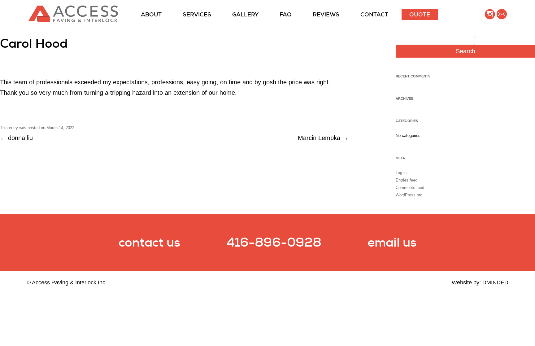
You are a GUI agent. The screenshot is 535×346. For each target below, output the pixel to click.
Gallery (245, 14)
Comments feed (410, 187)
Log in (401, 172)
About (151, 14)
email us (392, 242)
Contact (374, 14)
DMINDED (495, 282)
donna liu (16, 137)
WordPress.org (409, 195)
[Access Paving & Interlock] (73, 20)
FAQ (286, 14)
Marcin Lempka (323, 137)
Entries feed (406, 180)
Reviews (326, 14)
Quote (419, 14)
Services (197, 14)
